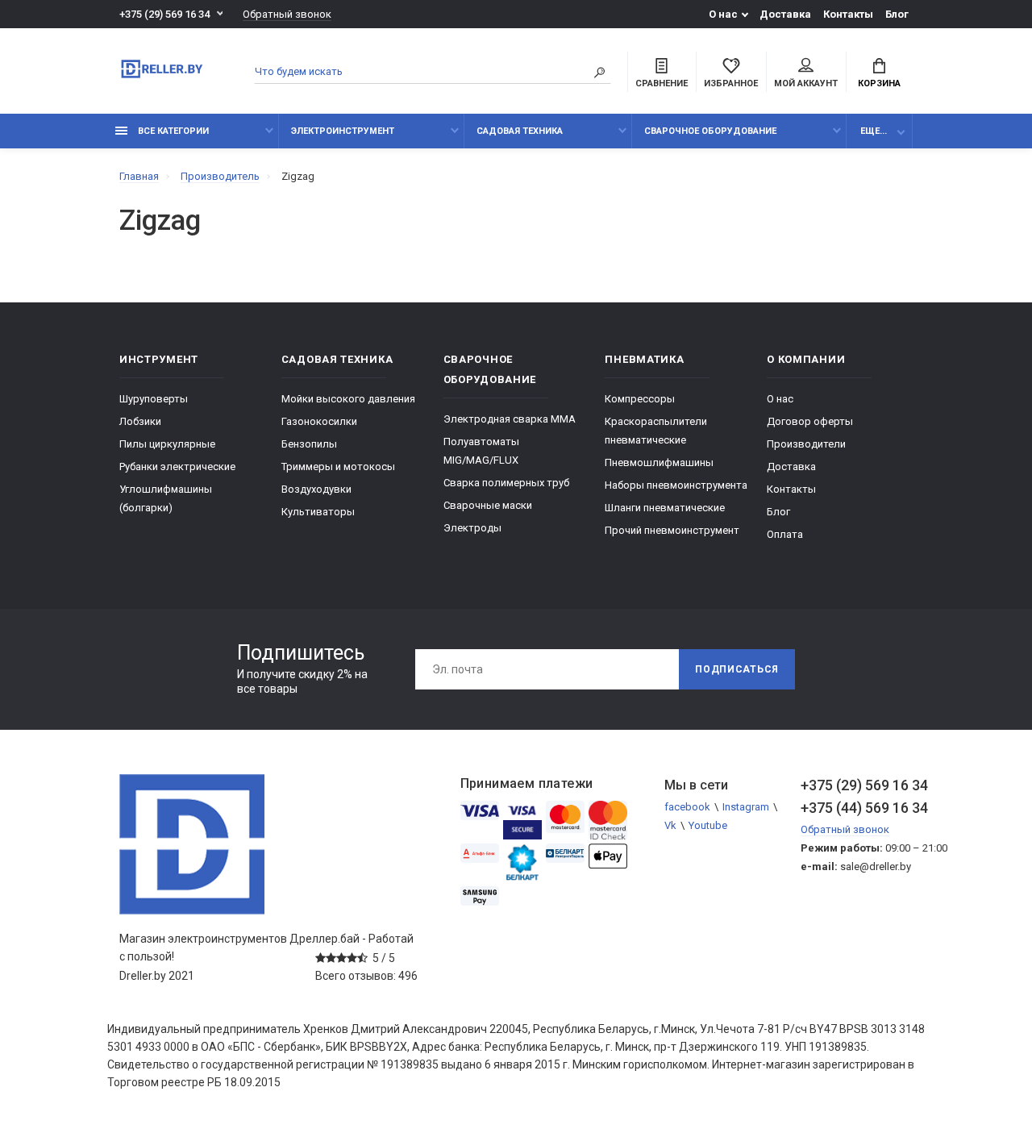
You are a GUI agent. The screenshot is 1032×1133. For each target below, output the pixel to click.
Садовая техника (519, 131)
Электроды (472, 528)
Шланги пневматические (665, 508)
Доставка (785, 14)
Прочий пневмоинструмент (672, 530)
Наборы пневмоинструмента (676, 485)
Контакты (848, 14)
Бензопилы (309, 444)
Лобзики (140, 421)
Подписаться (737, 669)
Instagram (745, 807)
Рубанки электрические (177, 466)
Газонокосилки (319, 421)
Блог (897, 14)
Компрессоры (640, 399)
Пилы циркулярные (167, 444)
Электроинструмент (342, 131)
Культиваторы (318, 512)
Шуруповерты (153, 399)
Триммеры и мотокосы (338, 466)
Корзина (879, 83)
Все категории (172, 131)
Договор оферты (810, 421)
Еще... (873, 131)
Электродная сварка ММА (509, 419)
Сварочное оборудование (710, 131)
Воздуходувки (316, 489)
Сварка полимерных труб (506, 483)
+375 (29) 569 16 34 (164, 14)
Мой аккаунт (806, 83)
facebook (687, 807)
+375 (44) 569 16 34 (857, 807)
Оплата (785, 534)
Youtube (708, 825)
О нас (723, 14)
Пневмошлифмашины (659, 462)
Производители (806, 444)
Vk (670, 825)
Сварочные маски (487, 505)
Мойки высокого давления (348, 399)
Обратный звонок (287, 14)
